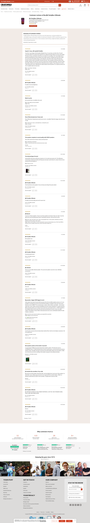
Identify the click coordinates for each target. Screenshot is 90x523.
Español (24, 488)
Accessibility (48, 512)
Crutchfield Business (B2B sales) (51, 488)
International (25, 486)
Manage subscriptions (7, 498)
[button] (33, 75)
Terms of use (42, 512)
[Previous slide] (38, 1)
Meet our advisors (49, 486)
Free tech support (49, 492)
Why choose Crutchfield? (50, 484)
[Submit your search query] (60, 5)
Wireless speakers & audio (17, 11)
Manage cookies (26, 501)
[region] (45, 468)
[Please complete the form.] (81, 489)
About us (47, 482)
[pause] (53, 1)
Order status (5, 482)
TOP (88, 522)
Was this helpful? (28, 74)
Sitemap (52, 512)
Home (2, 11)
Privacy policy (25, 497)
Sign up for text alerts (74, 493)
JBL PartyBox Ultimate (35, 11)
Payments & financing (7, 490)
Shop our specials (6, 494)
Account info (5, 484)
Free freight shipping (7, 1)
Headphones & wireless (8, 11)
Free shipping (48, 496)
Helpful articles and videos (50, 498)
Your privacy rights (26, 499)
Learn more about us (44, 459)
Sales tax (38, 512)
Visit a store (25, 490)
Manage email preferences (28, 508)
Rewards (4, 486)
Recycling (5, 492)
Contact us (25, 482)
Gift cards (5, 496)
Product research (49, 490)
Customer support (26, 484)
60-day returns (45, 1)
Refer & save (5, 488)
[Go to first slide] (51, 1)
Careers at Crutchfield (27, 492)
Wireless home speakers (27, 11)
